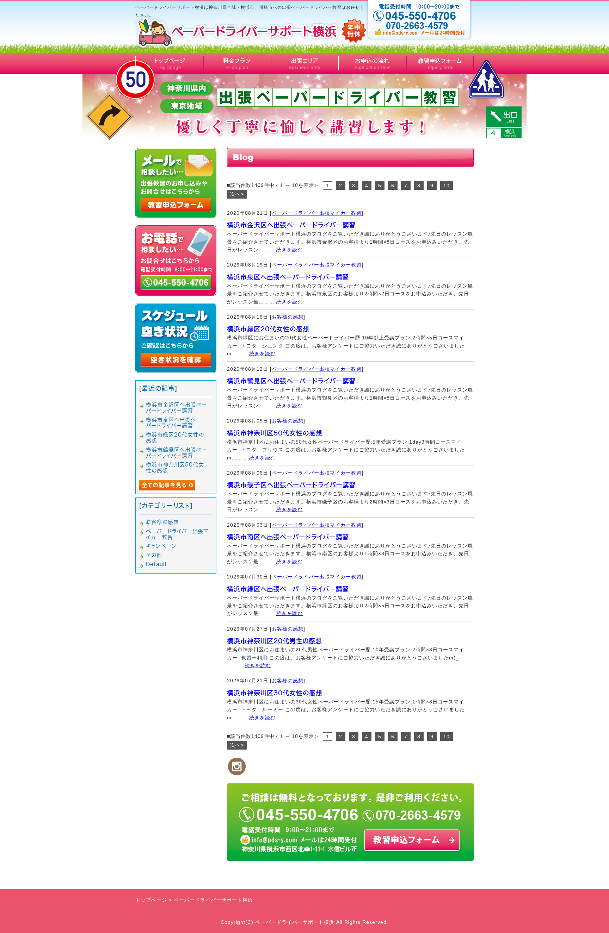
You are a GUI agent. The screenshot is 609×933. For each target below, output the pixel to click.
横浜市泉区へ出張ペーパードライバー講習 (288, 277)
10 (446, 185)
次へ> (237, 194)
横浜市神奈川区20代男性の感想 (274, 641)
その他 (154, 555)
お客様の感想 (287, 317)
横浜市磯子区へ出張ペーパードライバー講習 (291, 485)
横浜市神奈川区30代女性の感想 (274, 693)
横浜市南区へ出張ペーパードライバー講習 (288, 537)
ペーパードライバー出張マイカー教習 (317, 213)
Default (156, 564)
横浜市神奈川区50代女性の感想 (274, 433)
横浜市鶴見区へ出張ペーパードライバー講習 (291, 381)
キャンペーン (161, 546)
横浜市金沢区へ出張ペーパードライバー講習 (291, 225)
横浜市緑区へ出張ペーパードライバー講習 (288, 589)
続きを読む (289, 249)
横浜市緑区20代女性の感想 (268, 329)
